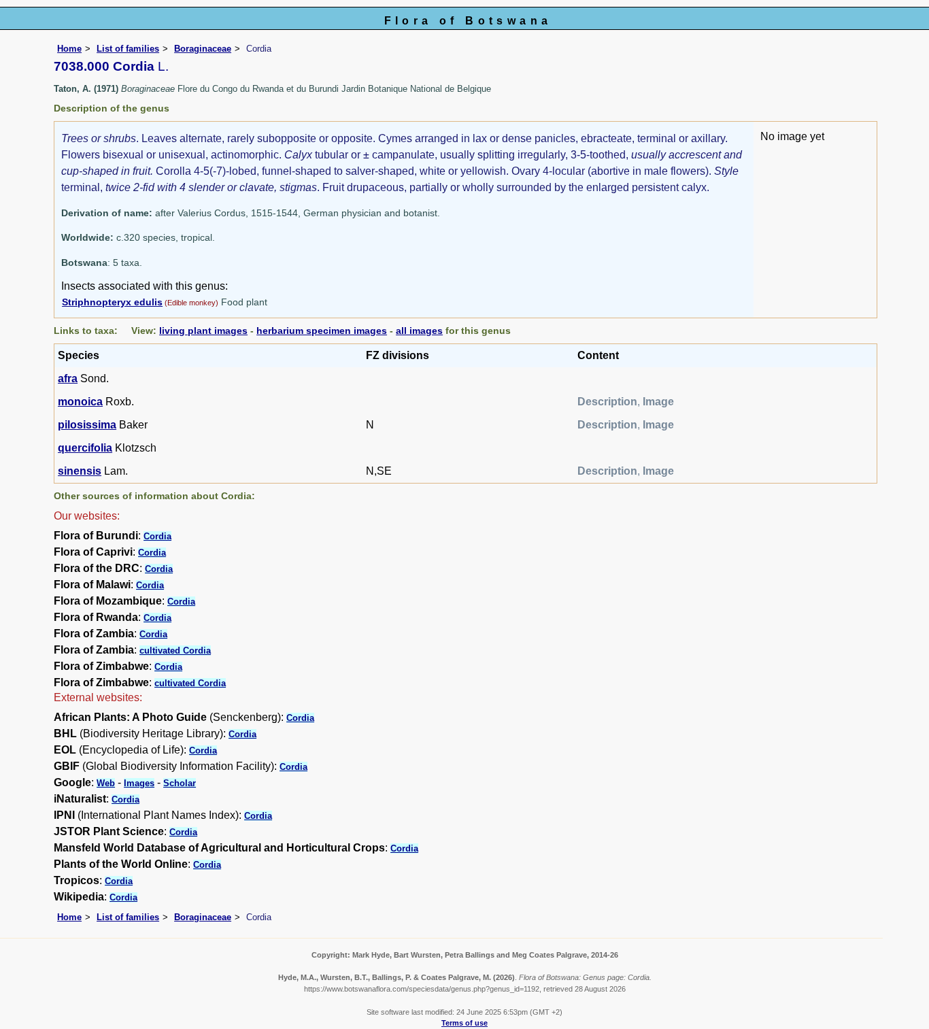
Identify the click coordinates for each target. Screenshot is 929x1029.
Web (106, 783)
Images (139, 783)
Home (69, 49)
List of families (128, 49)
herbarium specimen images (321, 330)
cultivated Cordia (175, 650)
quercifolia (85, 448)
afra (68, 378)
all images (419, 330)
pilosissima (87, 425)
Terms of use (464, 1023)
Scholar (179, 783)
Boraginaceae (202, 49)
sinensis (79, 471)
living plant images (203, 330)
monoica (80, 401)
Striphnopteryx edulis (112, 302)
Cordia (157, 536)
